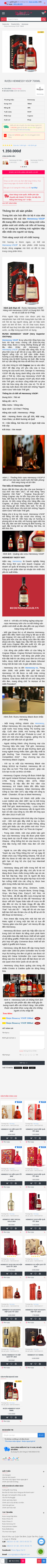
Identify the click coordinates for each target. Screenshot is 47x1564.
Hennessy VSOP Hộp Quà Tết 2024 (35, 1220)
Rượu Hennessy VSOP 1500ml (19, 1018)
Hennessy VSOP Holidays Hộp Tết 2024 (35, 1311)
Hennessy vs (31, 668)
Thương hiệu (15, 24)
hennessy (18, 1068)
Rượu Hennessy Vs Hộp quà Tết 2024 (11, 1356)
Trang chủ (5, 24)
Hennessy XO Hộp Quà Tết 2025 (11, 1175)
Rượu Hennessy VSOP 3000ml (19, 1023)
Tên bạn (5, 1033)
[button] (22, 166)
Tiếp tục (22, 1063)
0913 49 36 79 (25, 1541)
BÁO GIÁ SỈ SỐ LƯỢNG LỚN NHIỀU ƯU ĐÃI (24, 172)
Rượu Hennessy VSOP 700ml (11, 1409)
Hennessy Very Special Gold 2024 (11, 1220)
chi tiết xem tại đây (23, 130)
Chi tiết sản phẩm (9, 203)
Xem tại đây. (33, 2)
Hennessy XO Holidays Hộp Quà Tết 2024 (11, 1311)
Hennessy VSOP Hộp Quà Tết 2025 (35, 1175)
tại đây (34, 187)
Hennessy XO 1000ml (35, 1355)
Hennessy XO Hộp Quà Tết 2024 (35, 1265)
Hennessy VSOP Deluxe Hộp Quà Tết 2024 (11, 1265)
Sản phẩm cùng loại (9, 1096)
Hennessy (25, 24)
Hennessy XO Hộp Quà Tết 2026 (16, 160)
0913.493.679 (17, 4)
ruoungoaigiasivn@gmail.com (19, 1554)
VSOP (25, 1068)
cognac (32, 1068)
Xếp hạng (5, 1055)
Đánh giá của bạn (8, 1038)
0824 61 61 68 (12, 1541)
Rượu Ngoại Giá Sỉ (18, 1550)
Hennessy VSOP (10, 340)
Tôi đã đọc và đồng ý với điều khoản (20, 1440)
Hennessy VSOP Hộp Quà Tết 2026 (38, 160)
